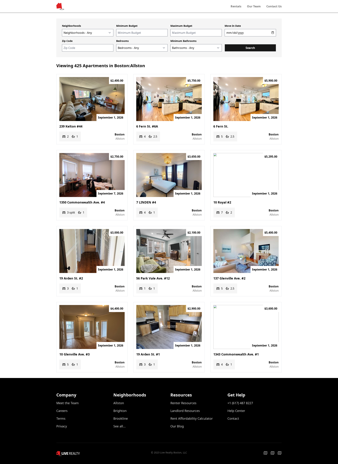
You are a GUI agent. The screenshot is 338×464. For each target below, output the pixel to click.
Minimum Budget (126, 25)
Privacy (61, 426)
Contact (233, 418)
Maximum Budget (181, 25)
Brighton (120, 411)
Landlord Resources (185, 411)
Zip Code (67, 41)
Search (229, 41)
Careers (62, 411)
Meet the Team (67, 403)
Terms (60, 418)
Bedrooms (122, 41)
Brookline (120, 418)
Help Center (236, 411)
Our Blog (177, 426)
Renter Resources (183, 403)
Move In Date (233, 25)
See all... (119, 426)
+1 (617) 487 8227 (240, 403)
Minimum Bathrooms (183, 41)
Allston (118, 403)
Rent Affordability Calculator (191, 418)
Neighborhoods (71, 25)
